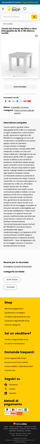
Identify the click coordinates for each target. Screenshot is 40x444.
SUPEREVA (28, 430)
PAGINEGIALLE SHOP (30, 426)
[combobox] (20, 16)
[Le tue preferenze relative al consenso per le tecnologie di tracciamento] (36, 440)
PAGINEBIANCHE (13, 428)
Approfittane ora (30, 2)
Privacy (24, 433)
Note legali (18, 433)
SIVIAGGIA (34, 428)
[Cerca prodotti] (34, 17)
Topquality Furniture (20, 107)
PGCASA (5, 428)
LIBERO (6, 426)
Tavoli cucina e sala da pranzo (24, 112)
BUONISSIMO (20, 430)
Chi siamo (12, 433)
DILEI (28, 428)
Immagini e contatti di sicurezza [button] (18, 267)
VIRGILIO (11, 426)
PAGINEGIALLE (19, 426)
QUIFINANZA (12, 430)
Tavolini (10, 287)
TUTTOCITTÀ (22, 428)
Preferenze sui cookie (22, 435)
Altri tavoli (12, 279)
